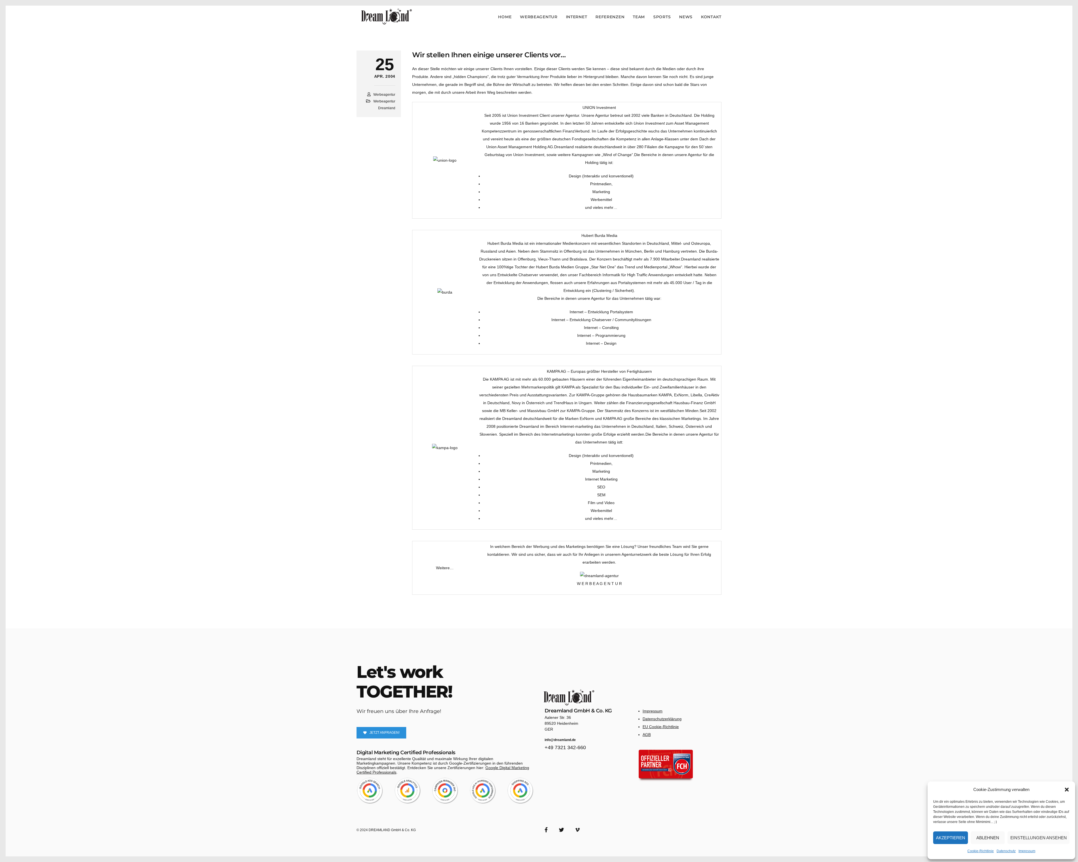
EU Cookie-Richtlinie (661, 726)
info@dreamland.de (560, 740)
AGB (647, 734)
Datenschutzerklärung (662, 719)
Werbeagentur (384, 95)
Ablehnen (987, 837)
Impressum (1026, 851)
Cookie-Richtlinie (980, 851)
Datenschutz (1006, 851)
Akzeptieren (950, 837)
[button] (1067, 789)
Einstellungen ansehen (1038, 837)
